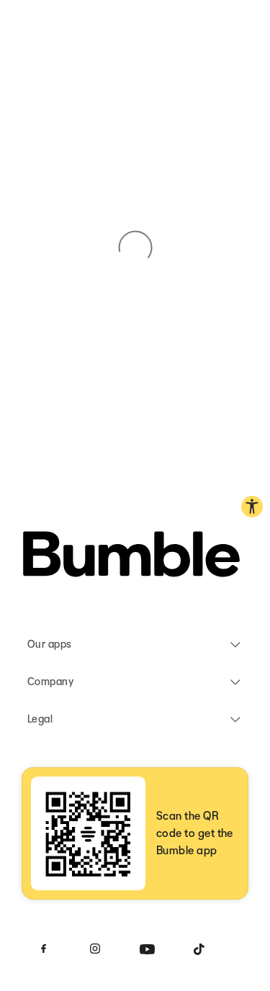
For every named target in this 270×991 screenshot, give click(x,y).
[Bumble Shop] (131, 556)
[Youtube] (146, 948)
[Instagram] (95, 948)
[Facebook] (43, 948)
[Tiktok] (198, 948)
